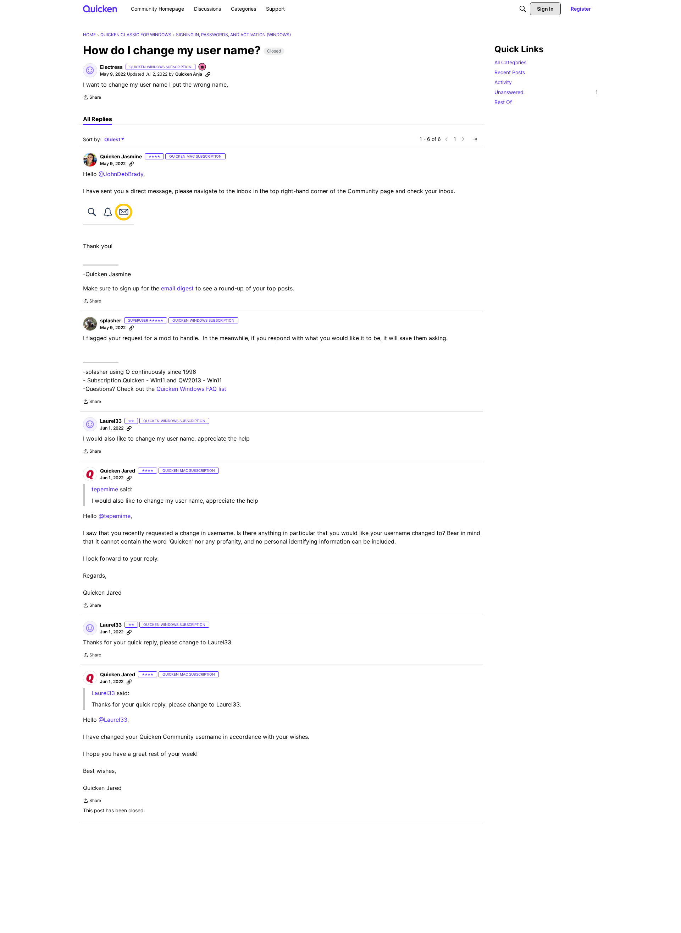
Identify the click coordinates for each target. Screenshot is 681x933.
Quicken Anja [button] (188, 74)
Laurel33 (103, 693)
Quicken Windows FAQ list (191, 388)
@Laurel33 (113, 719)
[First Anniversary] (202, 67)
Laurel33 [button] (111, 421)
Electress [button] (111, 67)
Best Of (503, 102)
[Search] (522, 8)
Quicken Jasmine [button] (121, 156)
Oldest (112, 139)
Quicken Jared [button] (117, 471)
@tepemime (115, 515)
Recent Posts (509, 72)
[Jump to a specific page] (474, 139)
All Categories (510, 62)
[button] (90, 70)
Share (92, 98)
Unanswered (546, 92)
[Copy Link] (208, 74)
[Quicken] (100, 9)
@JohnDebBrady (121, 174)
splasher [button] (110, 320)
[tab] (97, 119)
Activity (503, 82)
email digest (177, 288)
